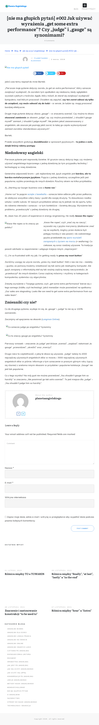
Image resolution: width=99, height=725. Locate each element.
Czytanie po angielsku (18, 651)
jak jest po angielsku (17, 665)
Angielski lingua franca (19, 636)
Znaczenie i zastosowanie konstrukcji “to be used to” (26, 601)
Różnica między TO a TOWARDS (26, 564)
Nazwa (9, 468)
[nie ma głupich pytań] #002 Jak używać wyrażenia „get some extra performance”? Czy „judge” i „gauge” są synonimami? (49, 26)
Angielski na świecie (17, 640)
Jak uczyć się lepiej (16, 673)
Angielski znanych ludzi (19, 647)
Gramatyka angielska (17, 662)
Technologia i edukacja (19, 705)
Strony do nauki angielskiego (22, 702)
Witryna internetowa (15, 497)
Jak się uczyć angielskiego (20, 669)
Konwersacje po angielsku (20, 676)
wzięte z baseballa (36, 194)
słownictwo (13, 698)
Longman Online (50, 319)
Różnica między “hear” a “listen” (73, 601)
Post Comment (82, 528)
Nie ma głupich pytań (17, 691)
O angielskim (13, 694)
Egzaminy (11, 658)
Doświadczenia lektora (19, 654)
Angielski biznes (15, 629)
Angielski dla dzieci (17, 632)
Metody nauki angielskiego (20, 683)
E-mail (9, 482)
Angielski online (15, 643)
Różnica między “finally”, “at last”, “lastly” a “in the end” (73, 564)
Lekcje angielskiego (17, 680)
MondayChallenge (16, 687)
